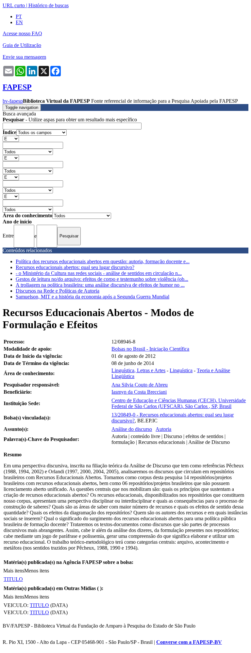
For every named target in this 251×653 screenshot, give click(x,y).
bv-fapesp (13, 101)
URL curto (14, 5)
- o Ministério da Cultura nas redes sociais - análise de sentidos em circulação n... (99, 273)
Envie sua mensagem (24, 57)
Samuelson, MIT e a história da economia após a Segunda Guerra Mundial (92, 296)
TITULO (13, 579)
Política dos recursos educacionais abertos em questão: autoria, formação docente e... (103, 261)
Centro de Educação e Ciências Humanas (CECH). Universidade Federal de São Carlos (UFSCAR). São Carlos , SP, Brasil (178, 403)
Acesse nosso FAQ (22, 33)
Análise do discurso (131, 429)
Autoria (163, 429)
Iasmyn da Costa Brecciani (139, 392)
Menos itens (36, 570)
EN (19, 22)
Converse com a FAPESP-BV (189, 642)
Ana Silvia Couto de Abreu (139, 384)
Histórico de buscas (48, 5)
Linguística (181, 370)
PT (19, 16)
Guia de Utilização (22, 45)
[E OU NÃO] (11, 138)
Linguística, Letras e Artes (138, 370)
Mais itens (13, 570)
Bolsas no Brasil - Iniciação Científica (150, 349)
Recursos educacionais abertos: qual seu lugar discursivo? (75, 267)
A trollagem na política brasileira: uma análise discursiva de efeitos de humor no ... (100, 285)
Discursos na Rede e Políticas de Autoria (57, 291)
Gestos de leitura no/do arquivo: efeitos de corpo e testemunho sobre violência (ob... (102, 279)
